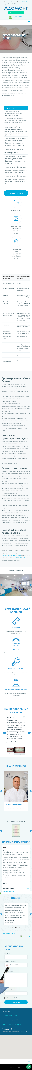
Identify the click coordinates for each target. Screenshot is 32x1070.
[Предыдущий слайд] (1, 585)
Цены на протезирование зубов (11, 555)
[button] (16, 193)
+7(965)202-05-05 (21, 557)
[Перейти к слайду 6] (19, 927)
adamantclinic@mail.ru (23, 1)
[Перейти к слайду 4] (16, 927)
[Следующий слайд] (31, 585)
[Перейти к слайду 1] (12, 927)
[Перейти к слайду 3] (15, 927)
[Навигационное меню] (29, 22)
